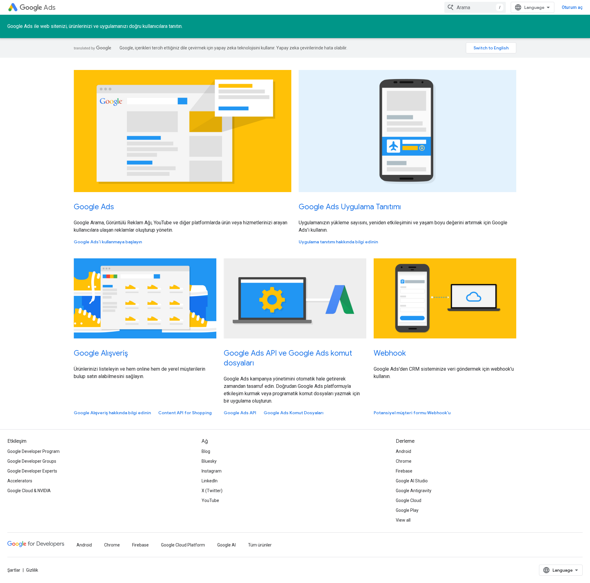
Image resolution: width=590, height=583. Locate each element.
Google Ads (94, 206)
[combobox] (475, 7)
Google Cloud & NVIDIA (29, 490)
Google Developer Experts (32, 471)
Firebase (404, 471)
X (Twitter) (212, 490)
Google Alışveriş (101, 353)
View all (403, 520)
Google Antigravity (413, 490)
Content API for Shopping (185, 412)
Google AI (226, 544)
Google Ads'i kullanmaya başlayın (108, 242)
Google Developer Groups (31, 461)
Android (403, 451)
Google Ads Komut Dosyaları (293, 412)
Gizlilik (32, 570)
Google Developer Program (33, 451)
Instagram (212, 471)
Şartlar (13, 570)
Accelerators (19, 480)
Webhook (390, 353)
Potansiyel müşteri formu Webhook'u (412, 412)
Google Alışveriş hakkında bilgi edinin (112, 412)
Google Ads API (240, 412)
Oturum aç (572, 7)
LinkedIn (210, 480)
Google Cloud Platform (183, 544)
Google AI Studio (412, 480)
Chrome (403, 461)
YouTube (210, 500)
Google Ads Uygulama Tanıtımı (350, 206)
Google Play (407, 510)
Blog (206, 451)
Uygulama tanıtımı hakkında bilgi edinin (338, 242)
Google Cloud (408, 500)
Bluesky (209, 461)
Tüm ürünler (260, 544)
